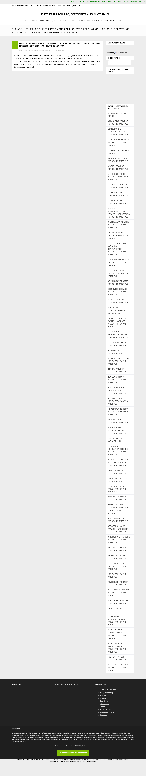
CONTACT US (109, 21)
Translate (123, 53)
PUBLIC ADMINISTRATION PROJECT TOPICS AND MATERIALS (118, 592)
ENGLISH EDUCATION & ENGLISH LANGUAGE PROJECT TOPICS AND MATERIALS (117, 322)
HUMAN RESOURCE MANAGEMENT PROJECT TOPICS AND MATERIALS (118, 390)
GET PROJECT (51, 21)
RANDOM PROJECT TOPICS (116, 610)
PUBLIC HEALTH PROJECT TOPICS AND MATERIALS (119, 602)
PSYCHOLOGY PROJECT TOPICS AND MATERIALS (118, 583)
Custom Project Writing (109, 690)
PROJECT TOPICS (38, 21)
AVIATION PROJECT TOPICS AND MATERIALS (118, 167)
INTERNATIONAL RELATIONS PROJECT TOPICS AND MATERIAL (117, 430)
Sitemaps (103, 715)
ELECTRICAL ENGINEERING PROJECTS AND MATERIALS (118, 310)
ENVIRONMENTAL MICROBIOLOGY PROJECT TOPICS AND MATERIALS (118, 334)
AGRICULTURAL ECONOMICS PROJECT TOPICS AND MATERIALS (118, 132)
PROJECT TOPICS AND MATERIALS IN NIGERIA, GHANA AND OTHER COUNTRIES (73, 762)
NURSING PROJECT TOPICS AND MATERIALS (118, 519)
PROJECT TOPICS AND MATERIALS (117, 575)
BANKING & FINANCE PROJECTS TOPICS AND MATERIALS (118, 177)
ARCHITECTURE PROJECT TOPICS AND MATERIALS (119, 159)
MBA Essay (104, 704)
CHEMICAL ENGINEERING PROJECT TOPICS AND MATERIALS (118, 225)
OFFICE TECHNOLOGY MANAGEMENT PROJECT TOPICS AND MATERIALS (118, 529)
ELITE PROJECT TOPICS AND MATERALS (28, 760)
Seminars (103, 698)
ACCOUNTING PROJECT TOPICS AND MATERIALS (118, 122)
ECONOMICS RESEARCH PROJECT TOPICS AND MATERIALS (118, 292)
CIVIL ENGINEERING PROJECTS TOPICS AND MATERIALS (118, 235)
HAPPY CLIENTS (84, 21)
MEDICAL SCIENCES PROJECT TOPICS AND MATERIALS (117, 489)
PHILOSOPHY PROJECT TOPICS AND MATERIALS (118, 557)
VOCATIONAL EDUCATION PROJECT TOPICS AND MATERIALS (118, 667)
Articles (103, 695)
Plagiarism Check (107, 712)
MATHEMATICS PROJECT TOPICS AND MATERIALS (118, 479)
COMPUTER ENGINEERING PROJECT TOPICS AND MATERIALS (119, 262)
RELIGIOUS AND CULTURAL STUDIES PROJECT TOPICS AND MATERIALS (117, 620)
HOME (27, 21)
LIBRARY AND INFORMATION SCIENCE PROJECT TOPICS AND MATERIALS (118, 450)
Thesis (102, 707)
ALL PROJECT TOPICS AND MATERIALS (27, 50)
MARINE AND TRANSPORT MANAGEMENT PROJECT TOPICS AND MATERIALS (119, 462)
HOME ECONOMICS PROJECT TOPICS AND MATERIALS (117, 380)
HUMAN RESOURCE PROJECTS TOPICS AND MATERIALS (118, 401)
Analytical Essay (106, 693)
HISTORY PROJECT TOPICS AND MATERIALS (118, 370)
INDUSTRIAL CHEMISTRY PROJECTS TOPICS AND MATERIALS (118, 412)
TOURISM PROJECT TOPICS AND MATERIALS (118, 658)
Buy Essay (104, 701)
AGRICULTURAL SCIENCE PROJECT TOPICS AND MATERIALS (118, 142)
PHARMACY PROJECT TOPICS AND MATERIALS (118, 549)
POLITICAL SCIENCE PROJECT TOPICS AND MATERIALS (117, 566)
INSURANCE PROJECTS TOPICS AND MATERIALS (52, 50)
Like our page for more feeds (66, 684)
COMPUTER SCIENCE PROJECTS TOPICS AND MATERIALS (118, 273)
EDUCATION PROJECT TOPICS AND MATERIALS (118, 301)
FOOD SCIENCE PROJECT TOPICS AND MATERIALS (118, 344)
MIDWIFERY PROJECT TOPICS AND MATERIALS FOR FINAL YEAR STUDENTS (118, 509)
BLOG (119, 21)
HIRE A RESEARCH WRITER (67, 21)
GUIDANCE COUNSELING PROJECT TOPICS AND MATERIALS (118, 361)
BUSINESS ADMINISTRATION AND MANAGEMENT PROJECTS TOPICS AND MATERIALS (119, 213)
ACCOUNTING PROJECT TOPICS (118, 114)
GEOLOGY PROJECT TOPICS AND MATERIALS (118, 352)
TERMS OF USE (97, 21)
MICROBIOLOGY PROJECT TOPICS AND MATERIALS (118, 498)
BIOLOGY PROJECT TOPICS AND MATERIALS (118, 194)
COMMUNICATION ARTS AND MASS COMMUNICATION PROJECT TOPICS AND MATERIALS (117, 249)
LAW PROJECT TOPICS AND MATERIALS (117, 439)
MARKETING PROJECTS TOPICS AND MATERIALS (118, 472)
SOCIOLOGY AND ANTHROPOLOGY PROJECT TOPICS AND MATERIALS (117, 634)
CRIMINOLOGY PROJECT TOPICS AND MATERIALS (118, 282)
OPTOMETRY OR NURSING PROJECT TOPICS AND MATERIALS (119, 540)
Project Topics (105, 709)
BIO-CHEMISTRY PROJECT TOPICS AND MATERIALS (119, 186)
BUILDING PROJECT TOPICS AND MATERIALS (118, 202)
